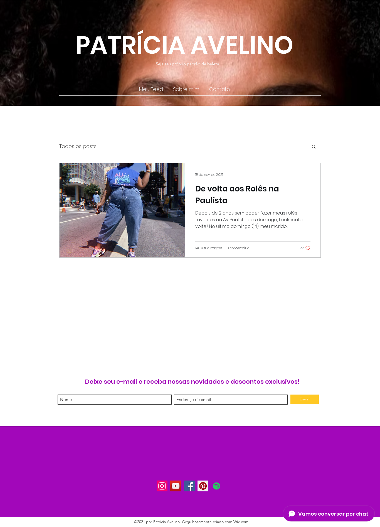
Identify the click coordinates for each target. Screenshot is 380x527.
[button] (313, 147)
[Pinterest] (203, 486)
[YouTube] (175, 486)
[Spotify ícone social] (216, 486)
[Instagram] (162, 486)
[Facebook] (189, 486)
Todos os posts (78, 146)
